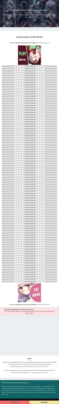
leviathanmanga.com (44, 42)
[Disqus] (29, 335)
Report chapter (29, 313)
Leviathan (25, 382)
